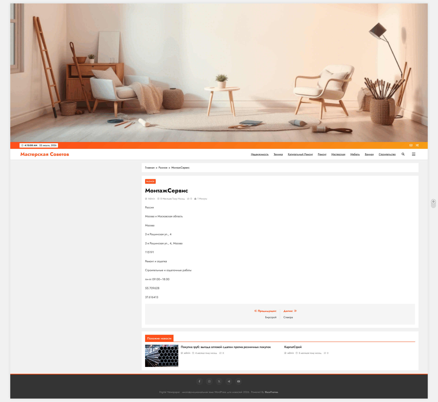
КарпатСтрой (293, 347)
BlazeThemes (271, 392)
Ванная (369, 154)
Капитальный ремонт (300, 154)
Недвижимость (260, 154)
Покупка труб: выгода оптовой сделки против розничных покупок (226, 347)
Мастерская (338, 154)
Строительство (387, 154)
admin (151, 198)
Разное (150, 181)
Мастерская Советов (44, 154)
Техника (278, 154)
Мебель (355, 154)
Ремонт (322, 154)
